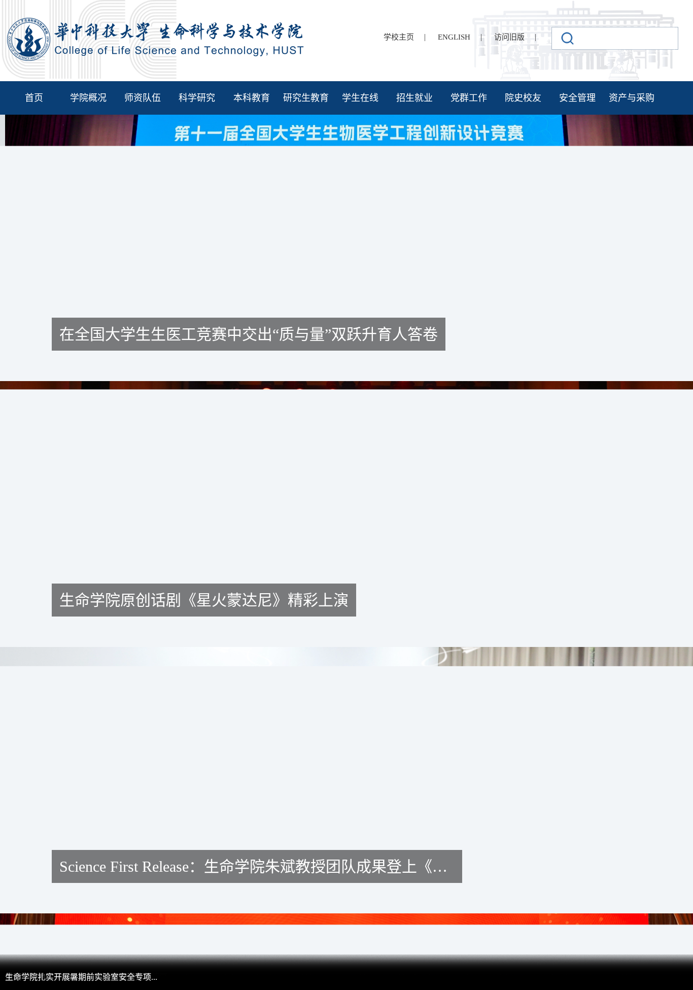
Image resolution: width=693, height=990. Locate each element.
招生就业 (414, 98)
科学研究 (197, 98)
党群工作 (469, 98)
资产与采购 (631, 98)
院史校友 (523, 98)
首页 (34, 98)
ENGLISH (454, 37)
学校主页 (399, 37)
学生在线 (360, 98)
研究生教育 (306, 98)
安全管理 (577, 98)
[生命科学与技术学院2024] (156, 22)
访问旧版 (509, 37)
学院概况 (88, 98)
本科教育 (251, 98)
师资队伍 (142, 98)
